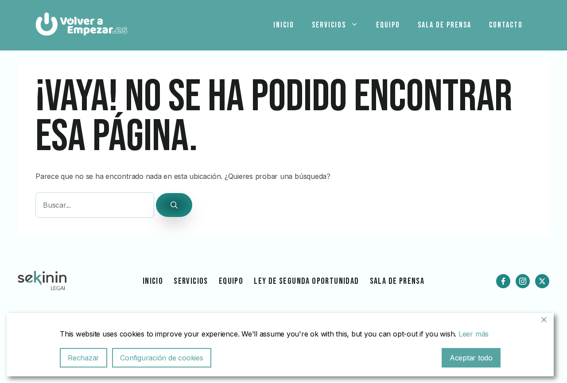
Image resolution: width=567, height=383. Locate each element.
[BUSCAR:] (95, 205)
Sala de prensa (444, 25)
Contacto (506, 25)
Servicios (329, 25)
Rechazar (83, 357)
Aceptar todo (471, 357)
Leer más (473, 333)
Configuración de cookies (161, 357)
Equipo (388, 25)
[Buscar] (174, 205)
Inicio (283, 25)
